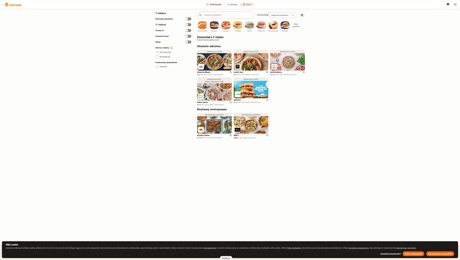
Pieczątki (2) (165, 56)
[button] (11, 4)
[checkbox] (202, 26)
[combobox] (228, 15)
